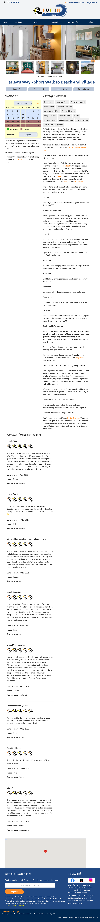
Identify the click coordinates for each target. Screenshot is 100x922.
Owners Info (73, 22)
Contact (55, 22)
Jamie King (95, 917)
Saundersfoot (64, 166)
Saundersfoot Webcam (75, 3)
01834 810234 (13, 2)
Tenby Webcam (91, 3)
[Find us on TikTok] (81, 880)
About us (37, 22)
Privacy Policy (73, 917)
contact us (18, 159)
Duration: (10, 135)
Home (5, 22)
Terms (60, 917)
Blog (91, 22)
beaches (67, 181)
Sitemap (65, 917)
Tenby (59, 176)
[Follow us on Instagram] (90, 880)
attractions (78, 181)
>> (38, 103)
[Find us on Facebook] (72, 880)
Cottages (18, 22)
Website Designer (84, 917)
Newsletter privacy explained (14, 905)
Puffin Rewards (73, 418)
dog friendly (81, 357)
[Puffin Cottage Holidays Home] (50, 10)
